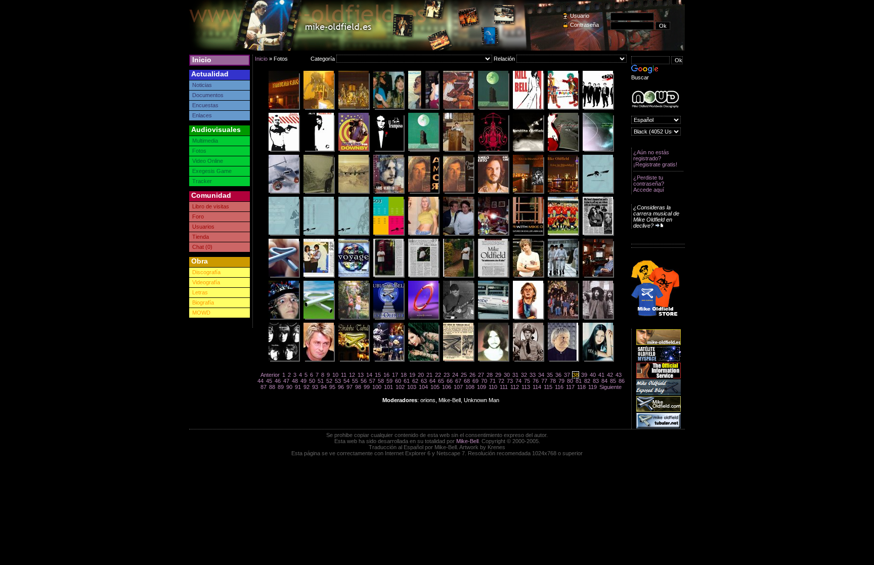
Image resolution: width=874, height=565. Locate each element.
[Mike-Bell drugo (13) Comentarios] (563, 276)
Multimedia (205, 141)
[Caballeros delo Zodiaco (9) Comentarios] (353, 108)
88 (272, 387)
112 (514, 387)
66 (450, 381)
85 (613, 381)
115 (548, 387)
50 (312, 381)
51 (321, 381)
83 (596, 381)
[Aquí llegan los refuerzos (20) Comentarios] (598, 108)
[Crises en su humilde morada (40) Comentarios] (598, 276)
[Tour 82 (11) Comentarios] (423, 108)
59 (389, 381)
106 (446, 387)
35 (550, 375)
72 (501, 381)
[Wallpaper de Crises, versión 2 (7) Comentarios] (493, 108)
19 (412, 375)
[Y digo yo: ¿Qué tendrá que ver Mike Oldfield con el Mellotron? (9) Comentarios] (388, 192)
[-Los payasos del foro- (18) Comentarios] (563, 108)
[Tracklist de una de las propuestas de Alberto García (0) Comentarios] (318, 234)
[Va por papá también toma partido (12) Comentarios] (528, 108)
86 (622, 381)
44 (260, 381)
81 (579, 381)
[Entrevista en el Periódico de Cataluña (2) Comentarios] (458, 276)
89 (281, 387)
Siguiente (610, 387)
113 (525, 387)
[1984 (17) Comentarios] (528, 276)
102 (400, 387)
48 (295, 381)
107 (458, 387)
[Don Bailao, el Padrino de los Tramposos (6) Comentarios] (388, 150)
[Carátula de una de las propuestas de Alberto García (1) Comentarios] (353, 234)
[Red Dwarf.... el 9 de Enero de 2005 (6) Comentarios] (423, 318)
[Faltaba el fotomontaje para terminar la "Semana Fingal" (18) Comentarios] (353, 318)
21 (429, 375)
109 (481, 387)
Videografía (206, 282)
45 (269, 381)
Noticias (202, 85)
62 (415, 381)
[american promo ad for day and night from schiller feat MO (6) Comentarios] (528, 234)
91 (298, 387)
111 (504, 387)
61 (407, 381)
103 (411, 387)
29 (498, 375)
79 (561, 381)
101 (388, 387)
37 (567, 375)
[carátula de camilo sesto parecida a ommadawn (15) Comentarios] (493, 192)
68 (467, 381)
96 (341, 387)
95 (332, 387)
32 (524, 375)
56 (364, 381)
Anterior (270, 375)
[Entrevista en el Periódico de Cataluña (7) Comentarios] (388, 276)
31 (515, 375)
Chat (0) (202, 247)
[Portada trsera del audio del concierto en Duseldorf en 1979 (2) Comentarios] (528, 192)
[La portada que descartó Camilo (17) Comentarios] (423, 192)
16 (386, 375)
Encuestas (205, 105)
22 (438, 375)
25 (464, 375)
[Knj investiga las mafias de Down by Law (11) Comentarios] (353, 150)
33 (533, 375)
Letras (200, 292)
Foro (198, 216)
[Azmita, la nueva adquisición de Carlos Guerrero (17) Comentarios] (423, 234)
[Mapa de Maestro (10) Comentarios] (493, 150)
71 (493, 381)
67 (458, 381)
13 (361, 375)
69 (475, 381)
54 (346, 381)
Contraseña (584, 25)
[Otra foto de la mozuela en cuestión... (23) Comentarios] (423, 360)
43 (619, 375)
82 (587, 381)
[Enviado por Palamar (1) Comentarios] (528, 150)
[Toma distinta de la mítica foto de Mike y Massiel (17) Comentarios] (388, 108)
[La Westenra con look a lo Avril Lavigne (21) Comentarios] (598, 360)
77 (544, 381)
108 (469, 387)
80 (570, 381)
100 (376, 387)
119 (592, 387)
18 (404, 375)
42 (610, 375)
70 (484, 381)
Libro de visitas (210, 206)
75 (527, 381)
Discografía (206, 272)
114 (537, 387)
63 (424, 381)
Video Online (207, 161)
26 (472, 375)
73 (510, 381)
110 (493, 387)
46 (278, 381)
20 (421, 375)
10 (335, 375)
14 (369, 375)
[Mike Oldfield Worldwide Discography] (655, 99)
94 (324, 387)
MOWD (201, 313)
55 (355, 381)
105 (435, 387)
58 (381, 381)
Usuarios (203, 227)
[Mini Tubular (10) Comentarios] (283, 276)
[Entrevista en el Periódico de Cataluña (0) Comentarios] (423, 276)
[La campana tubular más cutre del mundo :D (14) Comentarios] (318, 318)
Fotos (199, 151)
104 (423, 387)
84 (604, 381)
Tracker (202, 181)
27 (481, 375)
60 (398, 381)
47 (286, 381)
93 (315, 387)
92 (306, 387)
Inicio (201, 60)
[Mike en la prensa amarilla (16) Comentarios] (598, 234)
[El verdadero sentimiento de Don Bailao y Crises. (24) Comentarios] (563, 234)
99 (367, 387)
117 (570, 387)
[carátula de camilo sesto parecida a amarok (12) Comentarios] (458, 192)
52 (329, 381)
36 (558, 375)
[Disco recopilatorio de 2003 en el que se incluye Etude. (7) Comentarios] (353, 276)
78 (553, 381)
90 (289, 387)
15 (378, 375)
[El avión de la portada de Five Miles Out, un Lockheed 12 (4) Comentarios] (283, 192)
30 (507, 375)
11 (343, 375)
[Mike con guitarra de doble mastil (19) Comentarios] (458, 108)
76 (536, 381)
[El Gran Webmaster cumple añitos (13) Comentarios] (528, 360)
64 (432, 381)
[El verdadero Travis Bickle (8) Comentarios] (283, 150)
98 (358, 387)
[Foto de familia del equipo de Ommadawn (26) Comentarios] (563, 318)
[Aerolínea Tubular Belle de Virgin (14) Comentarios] (493, 318)
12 (352, 375)
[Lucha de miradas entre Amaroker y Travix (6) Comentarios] (493, 234)
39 (584, 375)
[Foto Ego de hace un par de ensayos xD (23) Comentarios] (458, 318)
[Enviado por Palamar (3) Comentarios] (563, 150)
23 (447, 375)
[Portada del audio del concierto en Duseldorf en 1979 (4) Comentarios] (563, 192)
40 (593, 375)
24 (455, 375)
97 (349, 387)
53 (338, 381)
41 (601, 375)
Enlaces (202, 115)
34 (541, 375)
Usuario (579, 16)
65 (441, 381)
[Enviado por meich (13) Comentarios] (318, 360)
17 (395, 375)
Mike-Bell (467, 441)
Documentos (208, 95)
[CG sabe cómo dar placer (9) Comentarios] (458, 234)
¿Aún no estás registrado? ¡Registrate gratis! (655, 158)
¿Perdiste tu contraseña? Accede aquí (648, 184)
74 (518, 381)
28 (490, 375)
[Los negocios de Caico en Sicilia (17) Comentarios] (283, 108)
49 (303, 381)
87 (263, 387)
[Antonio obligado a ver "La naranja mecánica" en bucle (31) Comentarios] (283, 318)
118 (581, 387)
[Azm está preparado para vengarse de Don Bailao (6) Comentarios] (318, 150)
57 (372, 381)
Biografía (203, 302)
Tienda (200, 237)
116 (559, 387)
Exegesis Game (212, 171)
